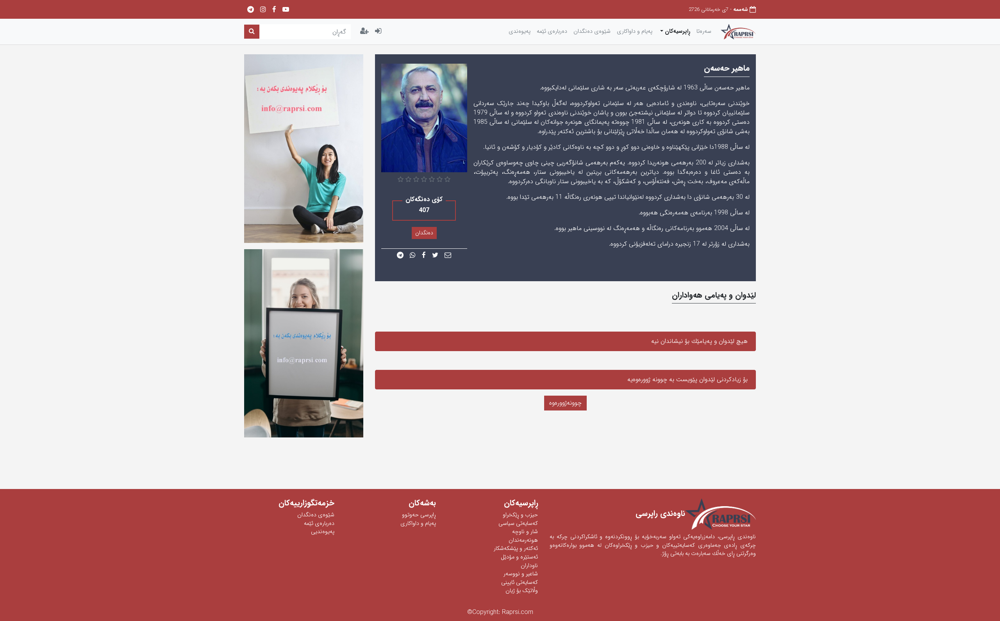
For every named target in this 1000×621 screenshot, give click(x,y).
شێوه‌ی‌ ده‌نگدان (592, 31)
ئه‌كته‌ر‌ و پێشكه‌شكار (516, 548)
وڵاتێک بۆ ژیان (521, 590)
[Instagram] (263, 10)
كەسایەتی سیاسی (518, 523)
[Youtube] (285, 10)
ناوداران (529, 565)
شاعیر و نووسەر (521, 573)
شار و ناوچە (525, 531)
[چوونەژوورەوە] (378, 31)
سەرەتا (703, 31)
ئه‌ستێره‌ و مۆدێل (519, 557)
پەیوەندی (519, 31)
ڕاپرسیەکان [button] (676, 31)
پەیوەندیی (322, 531)
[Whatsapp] (413, 255)
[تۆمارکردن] (364, 31)
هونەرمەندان (523, 540)
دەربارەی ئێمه (552, 31)
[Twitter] (435, 255)
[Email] (447, 255)
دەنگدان (424, 232)
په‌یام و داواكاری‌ (634, 31)
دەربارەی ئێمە (319, 523)
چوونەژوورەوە (565, 403)
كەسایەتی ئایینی (519, 582)
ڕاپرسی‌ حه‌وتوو (419, 514)
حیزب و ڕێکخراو (520, 514)
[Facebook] (274, 10)
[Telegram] (250, 10)
